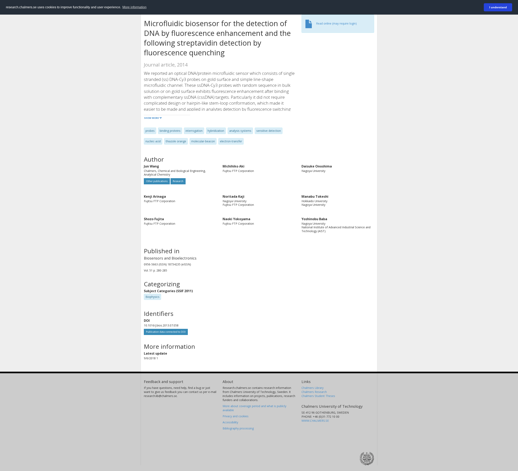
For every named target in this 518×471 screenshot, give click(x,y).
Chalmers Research (314, 392)
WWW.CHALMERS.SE (315, 421)
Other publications (157, 181)
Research (178, 181)
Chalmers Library (312, 388)
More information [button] (134, 7)
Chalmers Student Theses (318, 396)
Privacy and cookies (235, 416)
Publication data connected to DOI (166, 332)
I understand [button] (498, 7)
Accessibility (230, 422)
